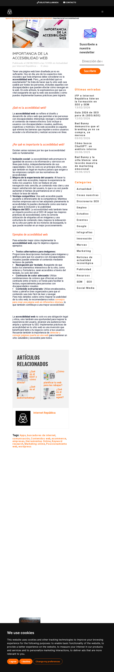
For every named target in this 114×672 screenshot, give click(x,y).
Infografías (85, 232)
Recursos (83, 275)
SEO (89, 281)
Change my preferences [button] (48, 661)
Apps (23, 435)
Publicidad (84, 269)
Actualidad (48, 18)
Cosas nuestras (88, 195)
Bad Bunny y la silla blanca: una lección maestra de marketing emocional (86, 163)
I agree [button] (13, 661)
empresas (18, 441)
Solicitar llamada (48, 2)
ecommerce (59, 438)
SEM (80, 281)
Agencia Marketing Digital (15, 18)
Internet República (26, 66)
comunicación (21, 438)
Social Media (86, 288)
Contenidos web (41, 438)
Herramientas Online (38, 441)
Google (82, 226)
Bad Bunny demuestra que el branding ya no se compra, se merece (87, 129)
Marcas (82, 244)
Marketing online (34, 443)
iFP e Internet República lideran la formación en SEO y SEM (87, 100)
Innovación (84, 238)
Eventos (82, 220)
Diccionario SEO (88, 201)
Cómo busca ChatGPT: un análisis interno (86, 146)
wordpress (24, 446)
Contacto (70, 2)
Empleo (82, 207)
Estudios (83, 213)
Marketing (84, 251)
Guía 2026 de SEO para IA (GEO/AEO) (87, 114)
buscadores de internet (41, 435)
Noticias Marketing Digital (34, 18)
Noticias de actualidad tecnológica (85, 260)
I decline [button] (26, 661)
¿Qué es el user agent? (60, 393)
